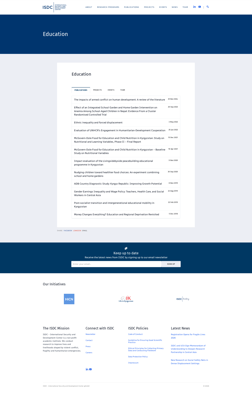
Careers (89, 352)
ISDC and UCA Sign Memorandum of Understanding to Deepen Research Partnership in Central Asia (188, 348)
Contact (89, 340)
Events (111, 90)
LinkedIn (77, 231)
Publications (81, 90)
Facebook (68, 231)
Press (88, 346)
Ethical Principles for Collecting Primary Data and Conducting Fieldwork (145, 349)
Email (84, 231)
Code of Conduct (135, 334)
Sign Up (171, 264)
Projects (97, 90)
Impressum (133, 363)
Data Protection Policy (138, 357)
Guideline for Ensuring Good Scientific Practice (145, 341)
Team (122, 90)
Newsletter (90, 334)
